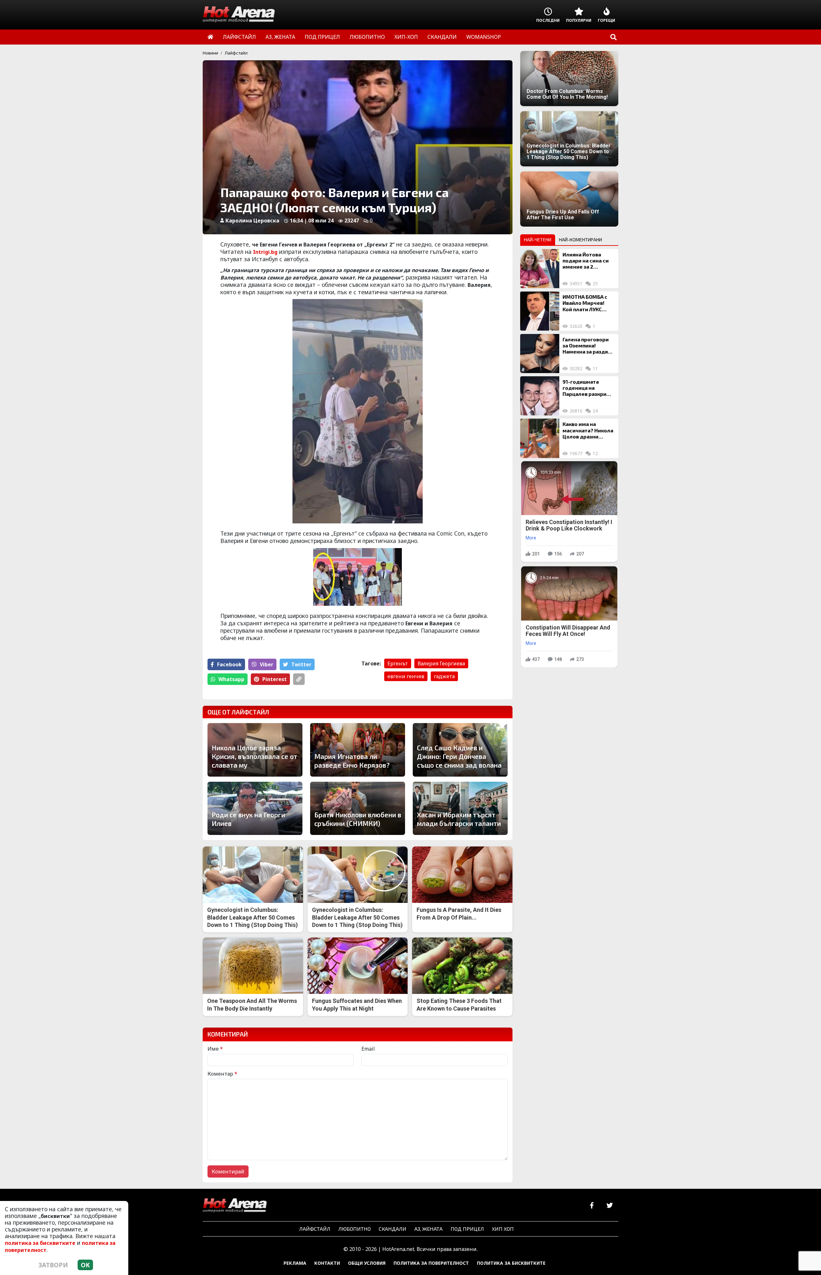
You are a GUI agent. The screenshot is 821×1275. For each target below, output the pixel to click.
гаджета (444, 676)
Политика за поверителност (431, 1263)
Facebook (229, 664)
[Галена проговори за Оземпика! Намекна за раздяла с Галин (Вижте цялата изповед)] (539, 353)
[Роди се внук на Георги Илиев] (254, 808)
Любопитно (354, 1229)
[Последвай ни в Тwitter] (609, 1205)
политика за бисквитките (40, 1242)
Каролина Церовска (252, 220)
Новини (210, 53)
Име (215, 1048)
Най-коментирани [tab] (580, 239)
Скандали (392, 1229)
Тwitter (301, 664)
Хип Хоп (503, 1229)
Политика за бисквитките (511, 1263)
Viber (266, 664)
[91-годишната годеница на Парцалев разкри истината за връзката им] (539, 395)
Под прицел (467, 1229)
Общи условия (366, 1263)
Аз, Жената (428, 1229)
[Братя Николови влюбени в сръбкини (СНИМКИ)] (357, 808)
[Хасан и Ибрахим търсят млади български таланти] (460, 808)
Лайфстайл (236, 53)
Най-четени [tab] (537, 239)
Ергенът (397, 663)
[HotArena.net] (235, 1205)
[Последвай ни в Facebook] (592, 1205)
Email (368, 1048)
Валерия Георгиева (441, 663)
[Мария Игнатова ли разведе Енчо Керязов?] (357, 749)
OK (85, 1265)
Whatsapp (231, 679)
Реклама (295, 1263)
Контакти (327, 1263)
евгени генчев (405, 676)
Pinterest (274, 679)
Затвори (53, 1265)
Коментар (222, 1073)
